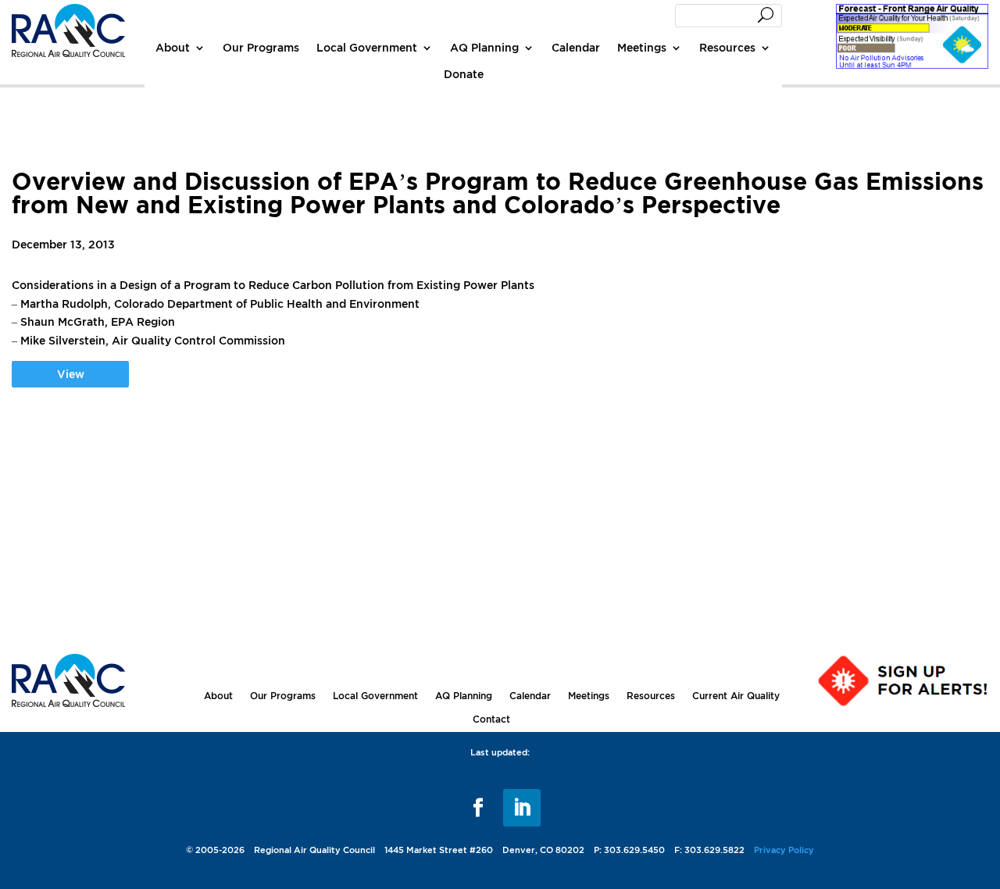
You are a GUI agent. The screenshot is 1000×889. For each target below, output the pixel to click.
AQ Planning (484, 47)
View (70, 374)
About (172, 47)
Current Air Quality (736, 696)
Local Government (366, 47)
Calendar (576, 47)
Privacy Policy (784, 850)
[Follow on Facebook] (478, 808)
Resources (727, 47)
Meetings (641, 47)
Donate (464, 74)
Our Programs (261, 47)
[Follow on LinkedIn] (522, 808)
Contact (491, 719)
